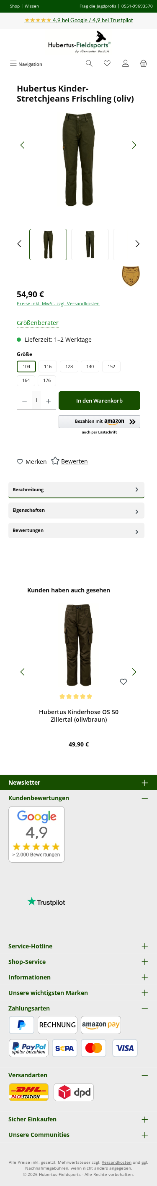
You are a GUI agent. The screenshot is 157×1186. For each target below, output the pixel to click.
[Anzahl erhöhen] (48, 400)
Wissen (32, 6)
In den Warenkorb (99, 400)
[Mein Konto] (125, 64)
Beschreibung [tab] (28, 489)
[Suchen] (89, 64)
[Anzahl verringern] (24, 400)
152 (111, 366)
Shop (15, 6)
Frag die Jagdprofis (98, 6)
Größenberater (38, 323)
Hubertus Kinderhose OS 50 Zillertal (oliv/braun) (78, 715)
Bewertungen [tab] (28, 530)
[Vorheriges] (23, 145)
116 (47, 366)
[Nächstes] (134, 145)
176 (47, 380)
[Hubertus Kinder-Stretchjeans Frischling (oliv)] (78, 159)
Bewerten (74, 461)
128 (69, 366)
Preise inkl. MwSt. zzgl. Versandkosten (58, 303)
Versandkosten (116, 1162)
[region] (78, 172)
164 (26, 380)
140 (90, 366)
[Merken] (123, 682)
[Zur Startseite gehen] (78, 42)
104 (26, 366)
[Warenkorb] (143, 64)
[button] (99, 425)
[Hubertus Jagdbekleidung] (130, 276)
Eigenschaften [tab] (29, 510)
